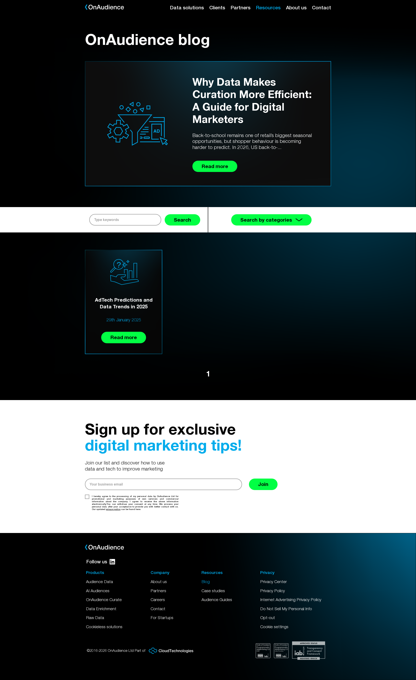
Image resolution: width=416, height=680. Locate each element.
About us (296, 7)
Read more (123, 337)
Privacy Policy (272, 590)
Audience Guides (217, 599)
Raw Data (95, 617)
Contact (321, 7)
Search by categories (266, 220)
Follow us (96, 561)
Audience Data (99, 581)
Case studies (213, 590)
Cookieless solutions (104, 626)
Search (182, 220)
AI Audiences (97, 590)
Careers (158, 599)
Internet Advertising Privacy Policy (290, 599)
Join (263, 484)
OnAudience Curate (104, 599)
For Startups (162, 617)
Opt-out (267, 617)
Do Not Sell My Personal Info (286, 608)
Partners (240, 7)
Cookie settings (274, 626)
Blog (206, 581)
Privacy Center (273, 581)
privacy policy (113, 509)
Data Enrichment (101, 608)
